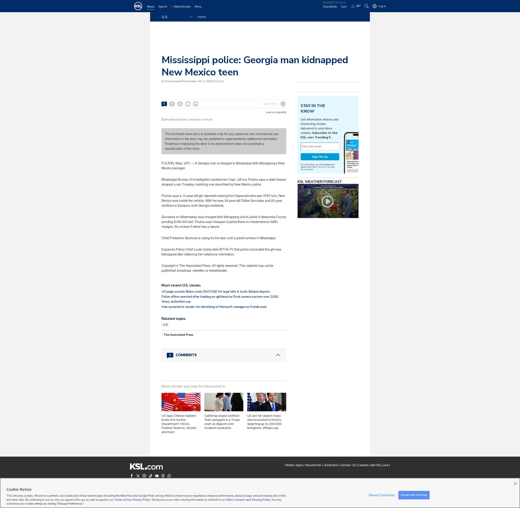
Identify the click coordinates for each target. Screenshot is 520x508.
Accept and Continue (414, 495)
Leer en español (276, 112)
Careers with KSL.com (373, 465)
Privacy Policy (141, 500)
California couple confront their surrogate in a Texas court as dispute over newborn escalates (222, 422)
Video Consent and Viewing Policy (248, 500)
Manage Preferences (382, 495)
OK (515, 483)
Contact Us (348, 465)
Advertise (331, 465)
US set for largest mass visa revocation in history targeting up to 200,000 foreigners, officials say (264, 422)
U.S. (165, 324)
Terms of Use (324, 167)
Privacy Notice (307, 169)
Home (202, 17)
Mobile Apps (294, 465)
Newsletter (313, 465)
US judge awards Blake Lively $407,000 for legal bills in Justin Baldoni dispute (215, 291)
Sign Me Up (320, 157)
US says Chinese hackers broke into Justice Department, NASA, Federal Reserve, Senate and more (178, 424)
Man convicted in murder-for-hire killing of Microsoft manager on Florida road (213, 307)
